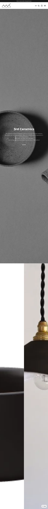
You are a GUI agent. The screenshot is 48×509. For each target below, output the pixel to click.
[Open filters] (36, 5)
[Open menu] (45, 5)
